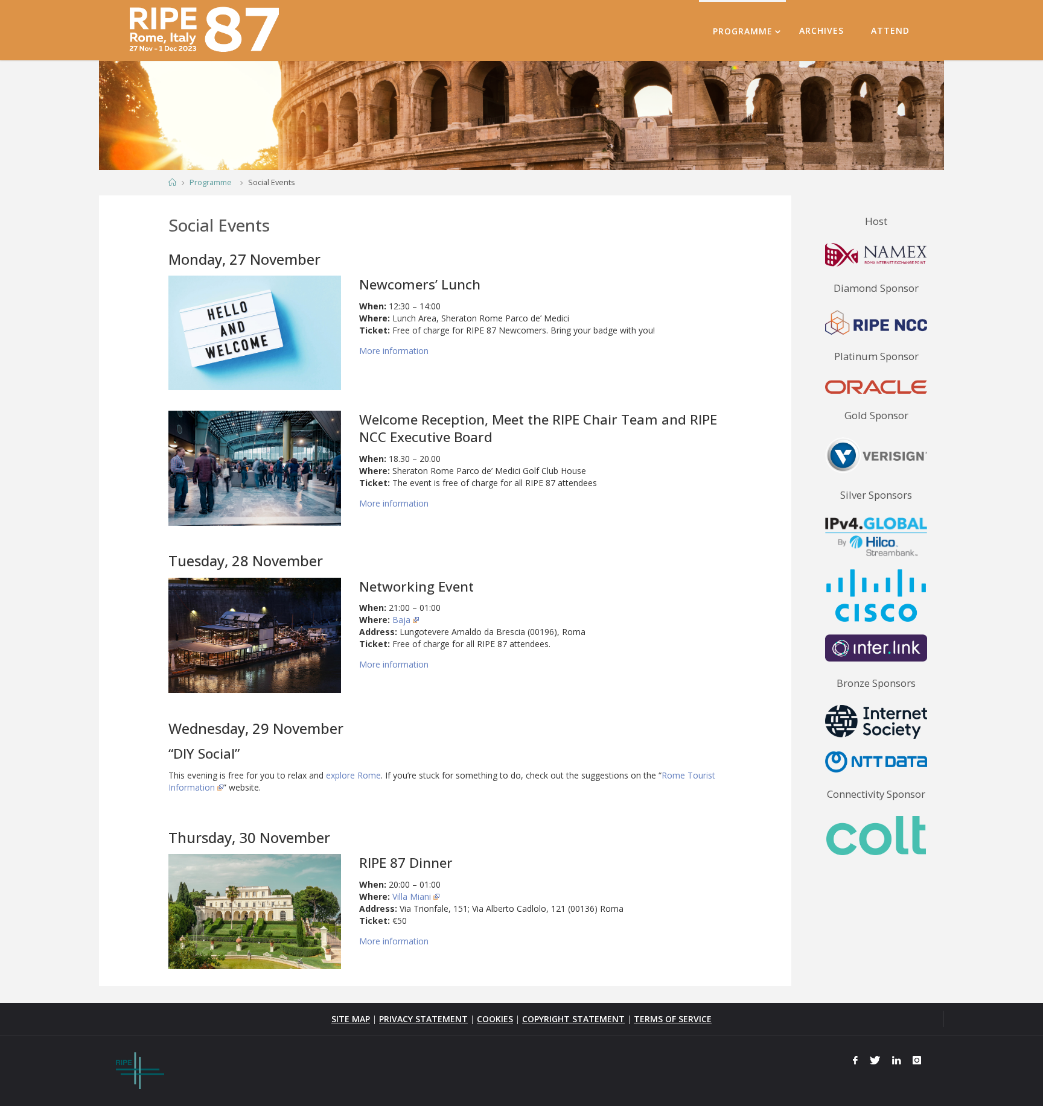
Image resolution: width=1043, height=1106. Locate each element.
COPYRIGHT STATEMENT (573, 1019)
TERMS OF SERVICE (673, 1019)
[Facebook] (855, 1060)
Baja (401, 619)
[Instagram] (917, 1060)
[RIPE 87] (206, 30)
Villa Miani (411, 896)
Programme (211, 182)
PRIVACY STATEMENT (423, 1019)
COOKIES (495, 1019)
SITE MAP (350, 1019)
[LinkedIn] (896, 1060)
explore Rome (353, 775)
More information (394, 350)
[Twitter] (875, 1060)
